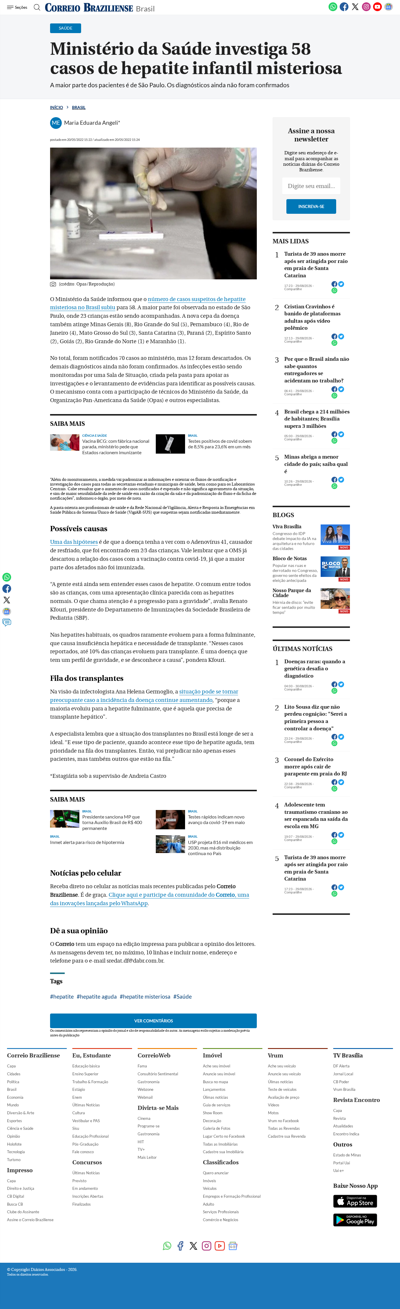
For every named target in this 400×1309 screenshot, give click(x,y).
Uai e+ (338, 1170)
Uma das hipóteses (74, 542)
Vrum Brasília (344, 1089)
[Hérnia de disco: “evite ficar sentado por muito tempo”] (335, 598)
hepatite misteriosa (146, 996)
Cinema (144, 1118)
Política (13, 1081)
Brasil (145, 8)
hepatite (63, 996)
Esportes (14, 1120)
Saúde (184, 996)
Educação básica (86, 1066)
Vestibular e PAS (86, 1120)
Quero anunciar (216, 1172)
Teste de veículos (282, 1089)
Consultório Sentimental (158, 1074)
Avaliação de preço (283, 1097)
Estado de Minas (347, 1155)
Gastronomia (149, 1081)
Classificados (221, 1162)
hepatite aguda (98, 996)
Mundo (13, 1105)
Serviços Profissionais (221, 1211)
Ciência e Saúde (20, 1128)
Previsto (79, 1180)
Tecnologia (16, 1151)
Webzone (145, 1089)
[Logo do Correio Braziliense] (89, 7)
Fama (142, 1066)
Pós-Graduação (85, 1144)
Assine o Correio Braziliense (30, 1219)
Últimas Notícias (86, 1105)
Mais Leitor (147, 1157)
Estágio (78, 1089)
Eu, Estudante (91, 1055)
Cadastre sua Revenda (287, 1136)
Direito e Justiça (20, 1188)
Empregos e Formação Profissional (232, 1196)
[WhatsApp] (333, 10)
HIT (141, 1141)
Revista (339, 1118)
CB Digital (15, 1196)
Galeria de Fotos (216, 1128)
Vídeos (273, 1105)
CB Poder (341, 1081)
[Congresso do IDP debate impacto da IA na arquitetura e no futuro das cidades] (335, 534)
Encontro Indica (346, 1134)
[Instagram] (366, 10)
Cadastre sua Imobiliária (223, 1151)
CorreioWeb (154, 1055)
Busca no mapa (215, 1081)
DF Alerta (341, 1066)
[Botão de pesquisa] (35, 7)
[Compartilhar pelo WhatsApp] (334, 292)
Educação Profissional (90, 1136)
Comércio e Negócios (220, 1219)
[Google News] (388, 10)
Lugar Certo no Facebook (224, 1136)
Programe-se (149, 1126)
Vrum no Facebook (283, 1120)
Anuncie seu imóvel (219, 1074)
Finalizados (81, 1204)
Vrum (275, 1055)
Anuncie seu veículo (284, 1074)
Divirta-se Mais (158, 1108)
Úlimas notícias (215, 1097)
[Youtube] (377, 10)
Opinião (13, 1136)
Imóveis (209, 1180)
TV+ (141, 1149)
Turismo (13, 1159)
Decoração (212, 1120)
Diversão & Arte (20, 1112)
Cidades (13, 1074)
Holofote (14, 1144)
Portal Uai (341, 1163)
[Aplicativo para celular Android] (355, 1220)
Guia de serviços (216, 1105)
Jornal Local (343, 1074)
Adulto (208, 1204)
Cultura (78, 1112)
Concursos (87, 1162)
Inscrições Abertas (87, 1196)
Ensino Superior (85, 1074)
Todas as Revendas (284, 1128)
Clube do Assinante (23, 1211)
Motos (273, 1112)
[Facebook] (344, 10)
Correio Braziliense (33, 1055)
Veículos (210, 1188)
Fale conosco (83, 1151)
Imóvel (212, 1055)
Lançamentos (214, 1089)
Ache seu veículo (282, 1066)
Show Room (213, 1112)
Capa (11, 1066)
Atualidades (343, 1126)
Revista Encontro (356, 1100)
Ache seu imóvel (216, 1066)
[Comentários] (6, 625)
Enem (77, 1097)
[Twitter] (355, 10)
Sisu (75, 1128)
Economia (15, 1097)
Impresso (20, 1170)
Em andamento (85, 1188)
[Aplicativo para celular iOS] (355, 1201)
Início (56, 107)
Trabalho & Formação (90, 1081)
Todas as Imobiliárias (220, 1144)
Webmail (145, 1097)
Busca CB (15, 1204)
